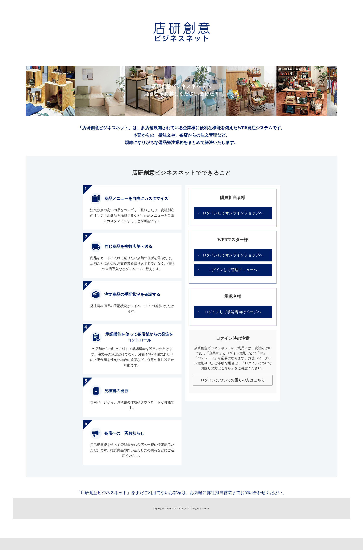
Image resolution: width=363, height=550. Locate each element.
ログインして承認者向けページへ (232, 312)
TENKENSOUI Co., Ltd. (177, 508)
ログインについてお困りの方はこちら (233, 380)
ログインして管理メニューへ (232, 270)
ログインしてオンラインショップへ (233, 213)
